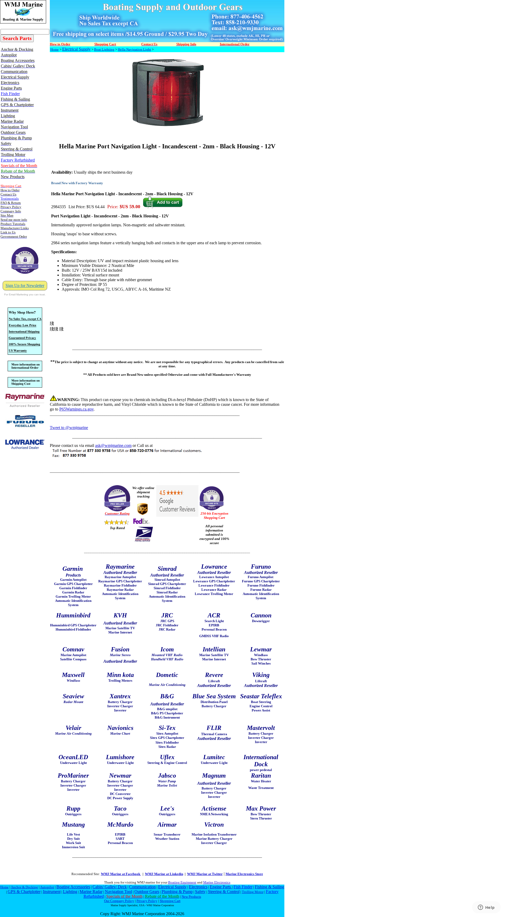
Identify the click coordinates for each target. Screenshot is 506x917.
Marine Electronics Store (244, 874)
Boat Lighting (104, 49)
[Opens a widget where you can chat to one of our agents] (486, 907)
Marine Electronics (216, 882)
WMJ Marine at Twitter (205, 874)
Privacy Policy (147, 901)
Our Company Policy (119, 901)
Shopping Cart (170, 901)
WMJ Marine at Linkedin (164, 874)
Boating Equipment (182, 882)
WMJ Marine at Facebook (121, 874)
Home (54, 49)
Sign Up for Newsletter (25, 285)
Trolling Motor (253, 892)
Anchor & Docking (24, 887)
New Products (191, 897)
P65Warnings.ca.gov (76, 409)
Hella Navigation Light (134, 49)
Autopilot (47, 887)
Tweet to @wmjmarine (69, 427)
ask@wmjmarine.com (113, 445)
